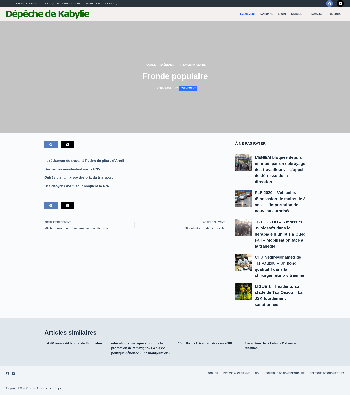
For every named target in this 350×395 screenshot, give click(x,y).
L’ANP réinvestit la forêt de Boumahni (73, 343)
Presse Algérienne (27, 3)
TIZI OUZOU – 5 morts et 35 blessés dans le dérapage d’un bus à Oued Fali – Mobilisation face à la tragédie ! (280, 234)
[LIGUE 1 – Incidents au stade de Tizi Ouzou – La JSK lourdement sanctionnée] (243, 291)
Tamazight (318, 14)
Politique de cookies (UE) (101, 3)
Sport (282, 14)
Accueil (212, 373)
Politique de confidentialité (63, 3)
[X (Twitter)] (340, 3)
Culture (335, 14)
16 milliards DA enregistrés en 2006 (205, 343)
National (266, 14)
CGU (8, 3)
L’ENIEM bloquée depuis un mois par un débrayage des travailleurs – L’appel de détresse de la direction (280, 169)
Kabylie (296, 14)
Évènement (247, 14)
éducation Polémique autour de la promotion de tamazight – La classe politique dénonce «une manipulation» (140, 348)
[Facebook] (329, 3)
